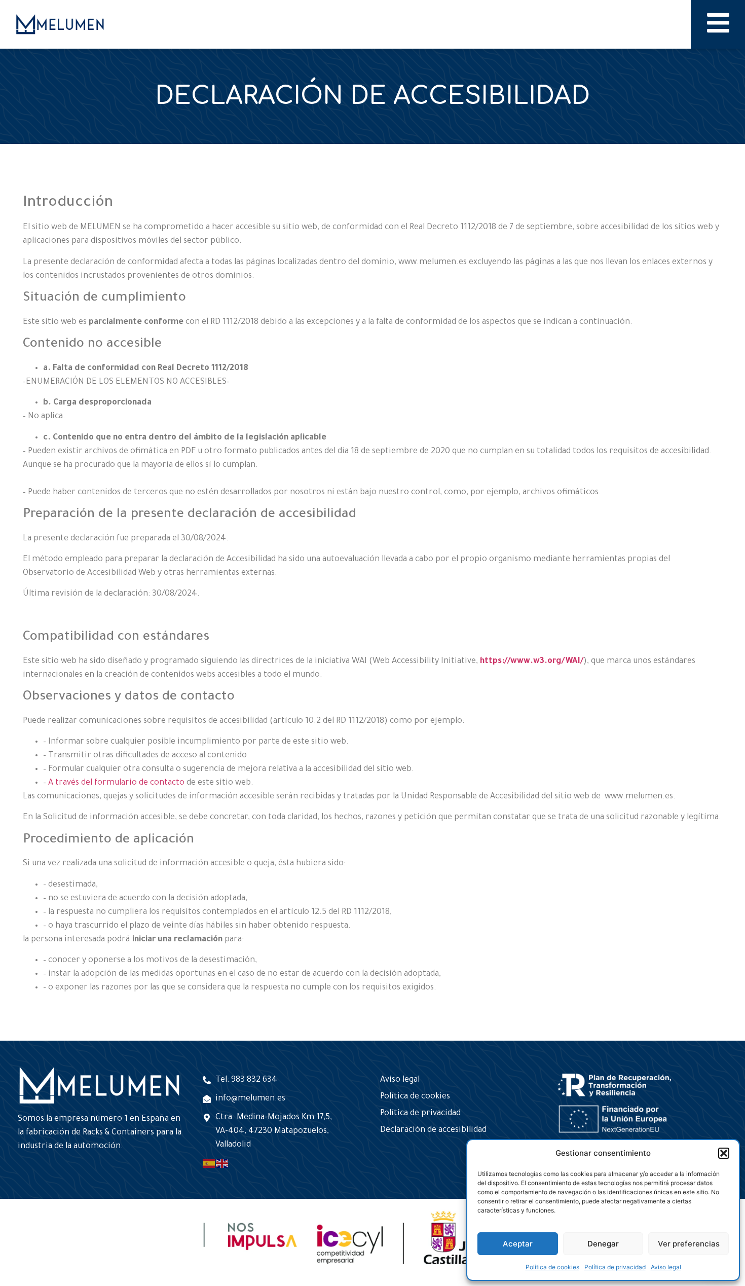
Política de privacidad (615, 1267)
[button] (724, 1153)
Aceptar (518, 1243)
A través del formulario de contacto (116, 783)
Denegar (603, 1243)
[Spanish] (209, 1163)
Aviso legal (666, 1267)
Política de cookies (552, 1267)
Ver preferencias (689, 1243)
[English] (222, 1163)
